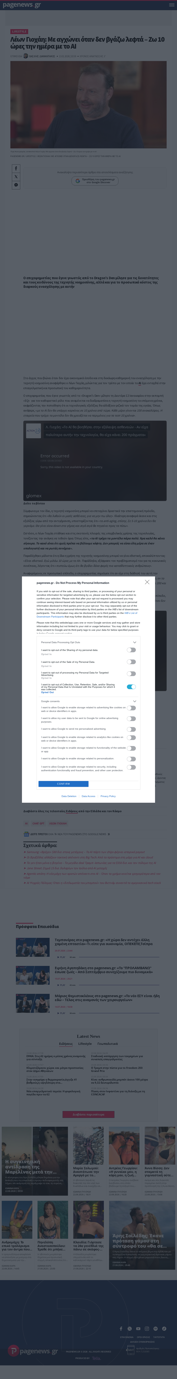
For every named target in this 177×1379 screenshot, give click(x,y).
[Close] (148, 583)
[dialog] (88, 689)
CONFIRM (63, 784)
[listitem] (88, 642)
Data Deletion (69, 796)
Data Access (88, 796)
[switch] (131, 650)
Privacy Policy (108, 796)
